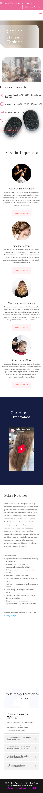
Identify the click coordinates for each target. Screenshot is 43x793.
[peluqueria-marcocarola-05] (21, 81)
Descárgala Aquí (10, 616)
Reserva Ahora (11, 130)
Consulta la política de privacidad (21, 788)
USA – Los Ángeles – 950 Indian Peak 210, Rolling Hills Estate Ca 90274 (21, 784)
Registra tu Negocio (32, 7)
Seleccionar (21, 213)
